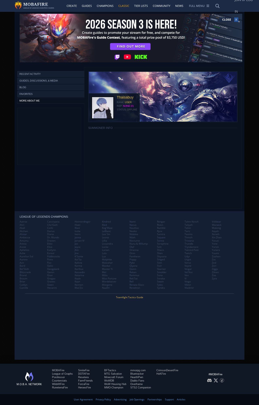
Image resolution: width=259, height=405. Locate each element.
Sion (159, 262)
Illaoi (77, 228)
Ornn (132, 253)
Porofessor (58, 377)
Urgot (188, 259)
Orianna (134, 250)
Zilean (215, 272)
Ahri (22, 225)
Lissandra (107, 243)
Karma (78, 265)
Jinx (77, 253)
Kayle (78, 278)
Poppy (133, 259)
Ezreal (50, 253)
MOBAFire (58, 370)
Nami (133, 221)
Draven (51, 240)
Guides (87, 6)
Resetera (83, 377)
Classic (123, 6)
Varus (188, 262)
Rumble (161, 228)
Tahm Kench (191, 221)
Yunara (216, 250)
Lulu (104, 253)
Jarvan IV (79, 240)
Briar (22, 281)
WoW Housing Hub (115, 384)
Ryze (159, 231)
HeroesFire (84, 387)
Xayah (215, 231)
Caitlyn (23, 284)
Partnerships (155, 399)
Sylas (160, 284)
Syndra (161, 287)
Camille (24, 287)
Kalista (78, 262)
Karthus (79, 269)
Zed (214, 262)
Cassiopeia (53, 221)
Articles (181, 399)
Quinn (133, 269)
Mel (104, 272)
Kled (104, 225)
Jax (76, 243)
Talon (188, 228)
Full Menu (197, 6)
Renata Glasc (137, 284)
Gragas (51, 278)
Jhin (77, 250)
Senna (160, 240)
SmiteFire (83, 370)
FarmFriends (85, 380)
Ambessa (25, 237)
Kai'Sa (78, 259)
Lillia (104, 240)
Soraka (161, 278)
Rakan (133, 272)
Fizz (49, 262)
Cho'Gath (52, 225)
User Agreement (83, 399)
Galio (50, 265)
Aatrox (23, 221)
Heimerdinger (82, 221)
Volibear (216, 221)
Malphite (107, 259)
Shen (160, 253)
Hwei (77, 225)
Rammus (134, 275)
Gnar (50, 275)
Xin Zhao (217, 237)
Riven (160, 225)
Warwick (216, 225)
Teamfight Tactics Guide (129, 297)
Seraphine (163, 243)
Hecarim (52, 287)
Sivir (159, 265)
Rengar (161, 221)
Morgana (107, 284)
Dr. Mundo (53, 237)
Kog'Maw (107, 228)
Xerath (215, 234)
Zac (214, 259)
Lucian (105, 250)
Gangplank (53, 269)
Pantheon (135, 256)
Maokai (106, 265)
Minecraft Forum (113, 377)
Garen (50, 272)
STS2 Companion (140, 387)
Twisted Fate (192, 250)
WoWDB (109, 380)
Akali (22, 228)
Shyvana (162, 256)
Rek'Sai (134, 278)
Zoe (214, 275)
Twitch (188, 253)
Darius (51, 231)
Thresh (188, 237)
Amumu (24, 240)
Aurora (24, 259)
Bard (22, 265)
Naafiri (106, 287)
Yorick (215, 247)
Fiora (50, 259)
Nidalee (134, 234)
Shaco (160, 250)
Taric (187, 231)
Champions (105, 6)
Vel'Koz (189, 272)
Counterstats (59, 380)
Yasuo (215, 240)
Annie (23, 247)
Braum (23, 278)
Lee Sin (106, 234)
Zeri (214, 265)
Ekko (49, 243)
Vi (186, 278)
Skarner (161, 269)
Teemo (188, 234)
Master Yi (107, 269)
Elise (49, 247)
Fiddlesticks (53, 256)
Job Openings (137, 399)
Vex (187, 275)
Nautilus (134, 228)
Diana (50, 234)
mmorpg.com (138, 370)
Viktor (188, 284)
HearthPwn (136, 377)
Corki (50, 228)
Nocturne (135, 240)
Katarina (79, 275)
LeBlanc (106, 231)
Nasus (133, 225)
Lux (104, 256)
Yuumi (215, 253)
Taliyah (189, 225)
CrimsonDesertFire (167, 370)
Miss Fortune (109, 278)
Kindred (106, 221)
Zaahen (216, 256)
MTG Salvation (113, 373)
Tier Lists (141, 6)
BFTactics (110, 370)
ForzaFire (83, 384)
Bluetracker (137, 373)
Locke (105, 247)
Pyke (132, 262)
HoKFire (161, 373)
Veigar (188, 269)
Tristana (189, 240)
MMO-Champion (113, 387)
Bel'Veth (24, 269)
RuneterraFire (60, 387)
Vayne (188, 265)
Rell (132, 281)
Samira (161, 234)
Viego (188, 281)
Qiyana (133, 265)
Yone (215, 243)
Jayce (78, 247)
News (179, 6)
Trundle (189, 243)
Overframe (136, 384)
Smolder (162, 272)
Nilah (132, 237)
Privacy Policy (103, 399)
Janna (78, 237)
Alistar (23, 234)
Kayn (77, 281)
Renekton (135, 287)
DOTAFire (84, 373)
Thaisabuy (125, 97)
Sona (160, 275)
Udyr (187, 256)
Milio (104, 275)
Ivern (77, 234)
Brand (23, 275)
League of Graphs (62, 373)
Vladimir (189, 287)
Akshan (24, 231)
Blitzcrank (25, 272)
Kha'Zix (79, 287)
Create (72, 6)
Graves (51, 281)
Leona (105, 237)
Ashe (22, 253)
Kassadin (80, 272)
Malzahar (107, 262)
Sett (159, 247)
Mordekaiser (109, 281)
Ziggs (215, 269)
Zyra (214, 278)
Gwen (50, 284)
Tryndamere (191, 247)
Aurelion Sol (26, 256)
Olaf (132, 247)
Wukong (216, 228)
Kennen (79, 284)
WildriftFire (58, 384)
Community (161, 6)
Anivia (23, 243)
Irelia (77, 231)
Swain (160, 281)
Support (169, 399)
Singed (161, 259)
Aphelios (24, 250)
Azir (22, 262)
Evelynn (51, 250)
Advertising (120, 399)
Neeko (133, 231)
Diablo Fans (137, 380)
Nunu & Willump (139, 243)
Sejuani (161, 237)
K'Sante (79, 256)
